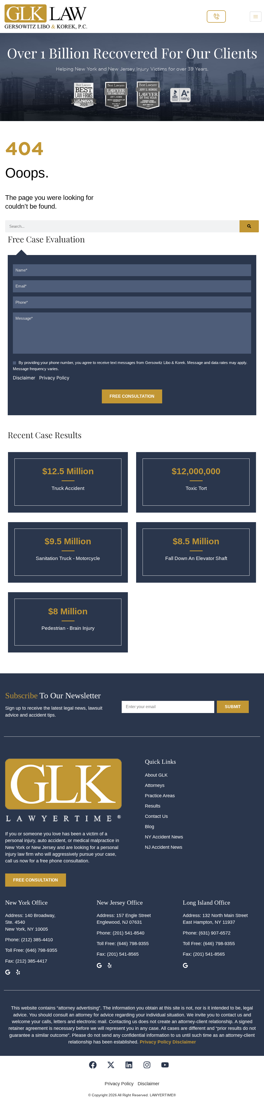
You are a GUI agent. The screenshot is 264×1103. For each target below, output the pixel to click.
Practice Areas (160, 795)
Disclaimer (24, 377)
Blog (149, 826)
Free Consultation (132, 396)
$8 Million (68, 611)
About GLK (156, 775)
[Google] (8, 973)
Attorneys (154, 785)
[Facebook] (96, 1068)
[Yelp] (18, 973)
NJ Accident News (163, 847)
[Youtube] (168, 1068)
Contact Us (156, 816)
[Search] (249, 226)
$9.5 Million (68, 541)
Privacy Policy (54, 377)
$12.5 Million (68, 471)
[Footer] (114, 1068)
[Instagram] (150, 1068)
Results (152, 806)
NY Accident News (164, 836)
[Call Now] (216, 16)
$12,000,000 (196, 471)
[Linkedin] (132, 1068)
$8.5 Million (196, 541)
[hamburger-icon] (255, 17)
